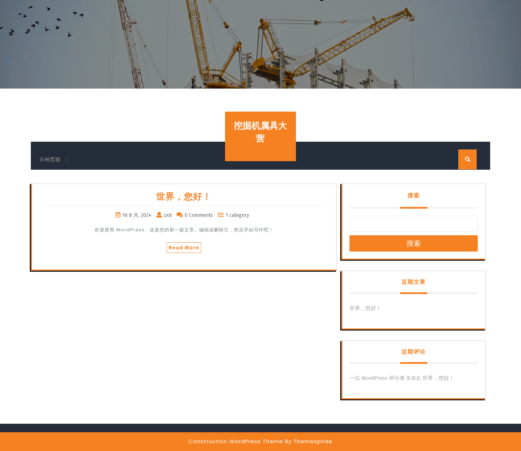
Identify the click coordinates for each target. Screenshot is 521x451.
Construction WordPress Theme (236, 441)
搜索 (414, 195)
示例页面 (50, 160)
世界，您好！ (184, 196)
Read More (184, 247)
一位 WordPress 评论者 (377, 378)
